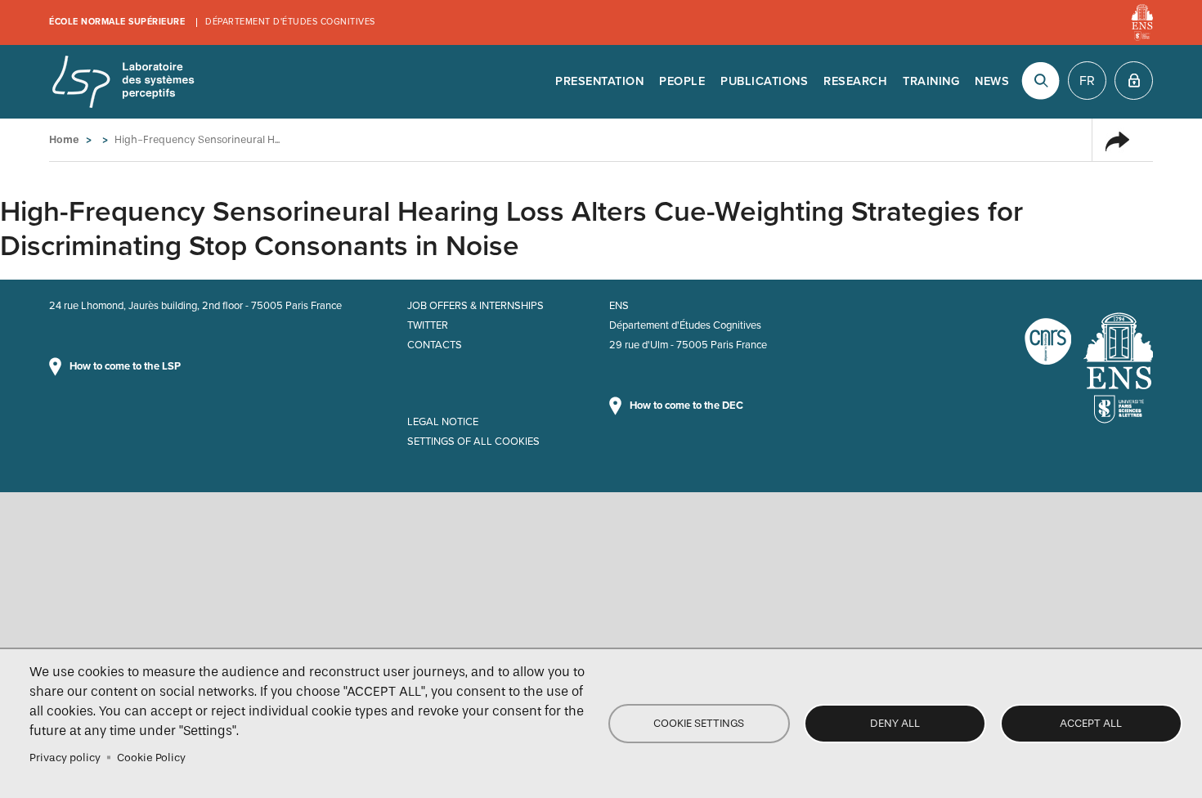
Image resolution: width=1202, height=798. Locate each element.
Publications (764, 81)
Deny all (895, 723)
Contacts (434, 345)
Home (64, 139)
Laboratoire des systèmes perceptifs (122, 82)
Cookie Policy (151, 757)
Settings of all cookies (473, 441)
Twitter (427, 325)
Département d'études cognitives (290, 21)
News (992, 81)
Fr (1087, 81)
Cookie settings (698, 723)
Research (855, 81)
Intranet (1134, 80)
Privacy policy (65, 757)
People (682, 81)
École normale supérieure (117, 21)
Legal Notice (442, 421)
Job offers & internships (475, 305)
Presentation (599, 81)
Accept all (1091, 723)
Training (931, 81)
